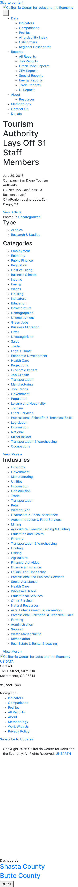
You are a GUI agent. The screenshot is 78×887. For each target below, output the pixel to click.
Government (20, 394)
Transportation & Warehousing (34, 442)
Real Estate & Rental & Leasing (34, 643)
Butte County (20, 875)
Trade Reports (30, 85)
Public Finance (22, 260)
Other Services (22, 413)
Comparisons (29, 28)
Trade (15, 346)
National (17, 432)
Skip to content (11, 2)
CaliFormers (28, 42)
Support (17, 629)
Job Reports (28, 61)
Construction (21, 491)
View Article (12, 212)
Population (19, 399)
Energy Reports (31, 80)
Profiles (24, 33)
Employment (20, 251)
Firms (15, 332)
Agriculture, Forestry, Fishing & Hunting (40, 529)
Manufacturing (22, 384)
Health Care (20, 360)
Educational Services (27, 596)
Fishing (16, 553)
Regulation (19, 265)
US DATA (7, 661)
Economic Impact (24, 370)
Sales (15, 341)
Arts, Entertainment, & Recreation (36, 610)
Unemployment (22, 318)
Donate (16, 114)
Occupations (20, 446)
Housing (17, 294)
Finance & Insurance (26, 567)
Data (14, 18)
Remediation (20, 639)
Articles (17, 230)
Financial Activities (25, 562)
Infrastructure (21, 308)
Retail (15, 505)
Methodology (21, 104)
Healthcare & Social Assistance (34, 515)
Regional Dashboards (35, 47)
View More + (12, 454)
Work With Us (18, 727)
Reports (17, 52)
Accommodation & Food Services (36, 520)
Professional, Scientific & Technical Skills (41, 418)
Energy (16, 284)
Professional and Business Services (37, 577)
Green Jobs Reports (34, 66)
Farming (17, 620)
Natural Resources (25, 605)
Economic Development (29, 356)
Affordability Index (33, 37)
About (15, 95)
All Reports (27, 56)
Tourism (17, 408)
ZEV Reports (28, 71)
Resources (27, 99)
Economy (18, 256)
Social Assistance (24, 582)
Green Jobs (19, 322)
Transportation (22, 380)
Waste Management (26, 634)
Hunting (17, 548)
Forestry (17, 539)
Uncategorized (29, 217)
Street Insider (21, 437)
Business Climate (24, 275)
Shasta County (22, 866)
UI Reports (27, 90)
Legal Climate (21, 351)
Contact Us (19, 109)
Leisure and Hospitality (28, 403)
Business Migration (25, 327)
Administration (22, 624)
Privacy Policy (18, 731)
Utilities (16, 481)
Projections (19, 365)
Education (18, 303)
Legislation (19, 422)
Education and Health (27, 534)
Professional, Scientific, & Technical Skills (42, 615)
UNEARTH (63, 754)
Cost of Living (21, 270)
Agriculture (19, 558)
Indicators (26, 23)
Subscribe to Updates (16, 739)
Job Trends (19, 389)
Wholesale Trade (23, 591)
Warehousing (20, 510)
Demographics (22, 313)
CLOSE (7, 884)
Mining (16, 524)
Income (16, 279)
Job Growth (20, 375)
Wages (16, 289)
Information (19, 427)
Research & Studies (25, 235)
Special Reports (31, 75)
